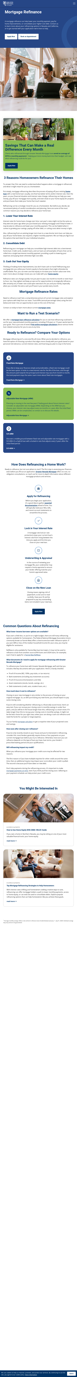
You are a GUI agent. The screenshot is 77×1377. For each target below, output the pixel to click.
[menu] (74, 3)
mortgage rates (44, 308)
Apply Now (11, 36)
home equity (53, 274)
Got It (71, 1374)
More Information (31, 1375)
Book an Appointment (28, 36)
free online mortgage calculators (44, 324)
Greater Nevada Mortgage (46, 472)
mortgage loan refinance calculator (25, 320)
